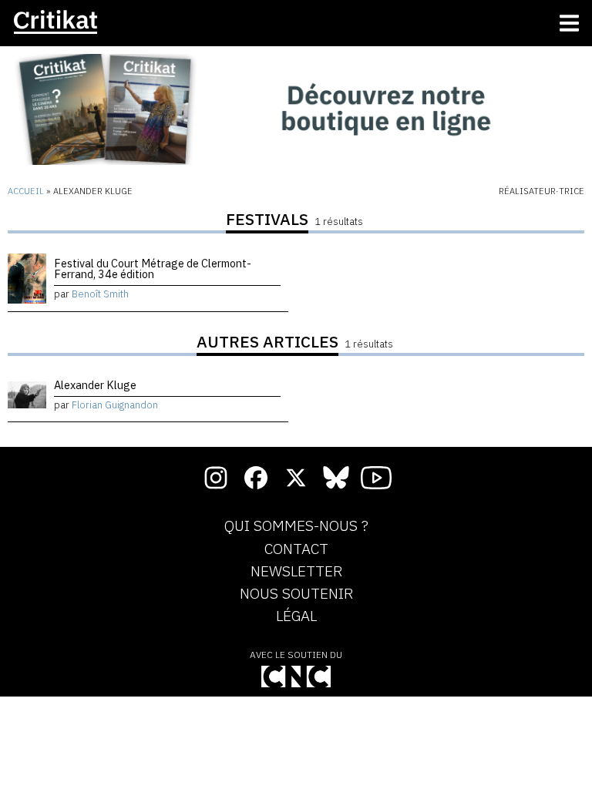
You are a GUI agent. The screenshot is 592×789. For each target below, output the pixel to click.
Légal (296, 616)
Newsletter (296, 571)
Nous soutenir (296, 594)
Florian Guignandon (115, 404)
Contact (296, 549)
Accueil (26, 191)
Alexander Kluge (95, 385)
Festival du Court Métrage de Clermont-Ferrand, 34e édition (152, 268)
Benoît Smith (100, 293)
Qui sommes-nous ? (296, 526)
